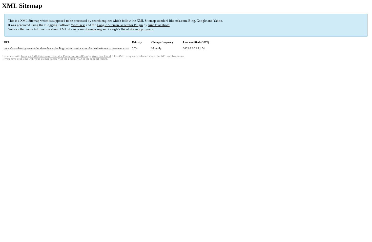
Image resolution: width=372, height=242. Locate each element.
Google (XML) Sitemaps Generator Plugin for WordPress (54, 56)
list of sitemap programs (137, 29)
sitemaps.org (93, 29)
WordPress (78, 25)
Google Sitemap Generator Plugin (120, 25)
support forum (98, 58)
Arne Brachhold (159, 25)
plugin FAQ (75, 58)
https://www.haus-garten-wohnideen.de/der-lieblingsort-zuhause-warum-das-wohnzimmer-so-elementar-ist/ (66, 48)
